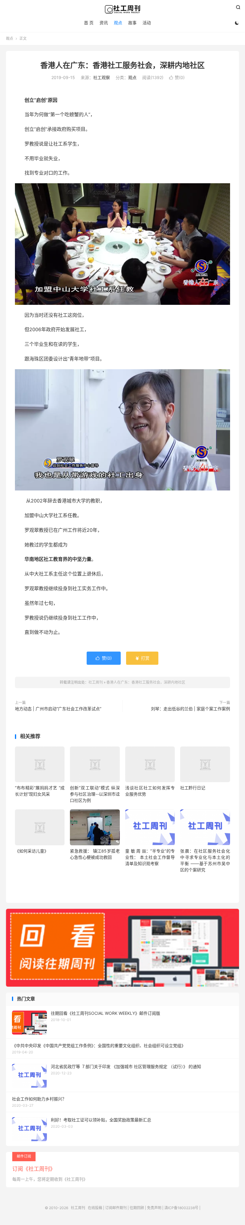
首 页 (89, 22)
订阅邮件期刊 (116, 1208)
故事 (132, 22)
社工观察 (101, 77)
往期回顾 (137, 1208)
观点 (118, 22)
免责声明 (154, 1208)
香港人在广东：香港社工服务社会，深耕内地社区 (122, 65)
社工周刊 (122, 9)
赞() (177, 77)
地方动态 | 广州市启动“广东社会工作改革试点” (58, 708)
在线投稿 (95, 1208)
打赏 (142, 658)
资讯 (103, 22)
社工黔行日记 (192, 787)
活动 (147, 22)
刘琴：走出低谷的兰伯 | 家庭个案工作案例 (190, 708)
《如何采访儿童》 (31, 850)
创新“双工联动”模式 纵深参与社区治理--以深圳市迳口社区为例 (95, 794)
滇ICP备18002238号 (181, 1208)
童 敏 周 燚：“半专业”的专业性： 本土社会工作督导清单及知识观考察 (150, 857)
